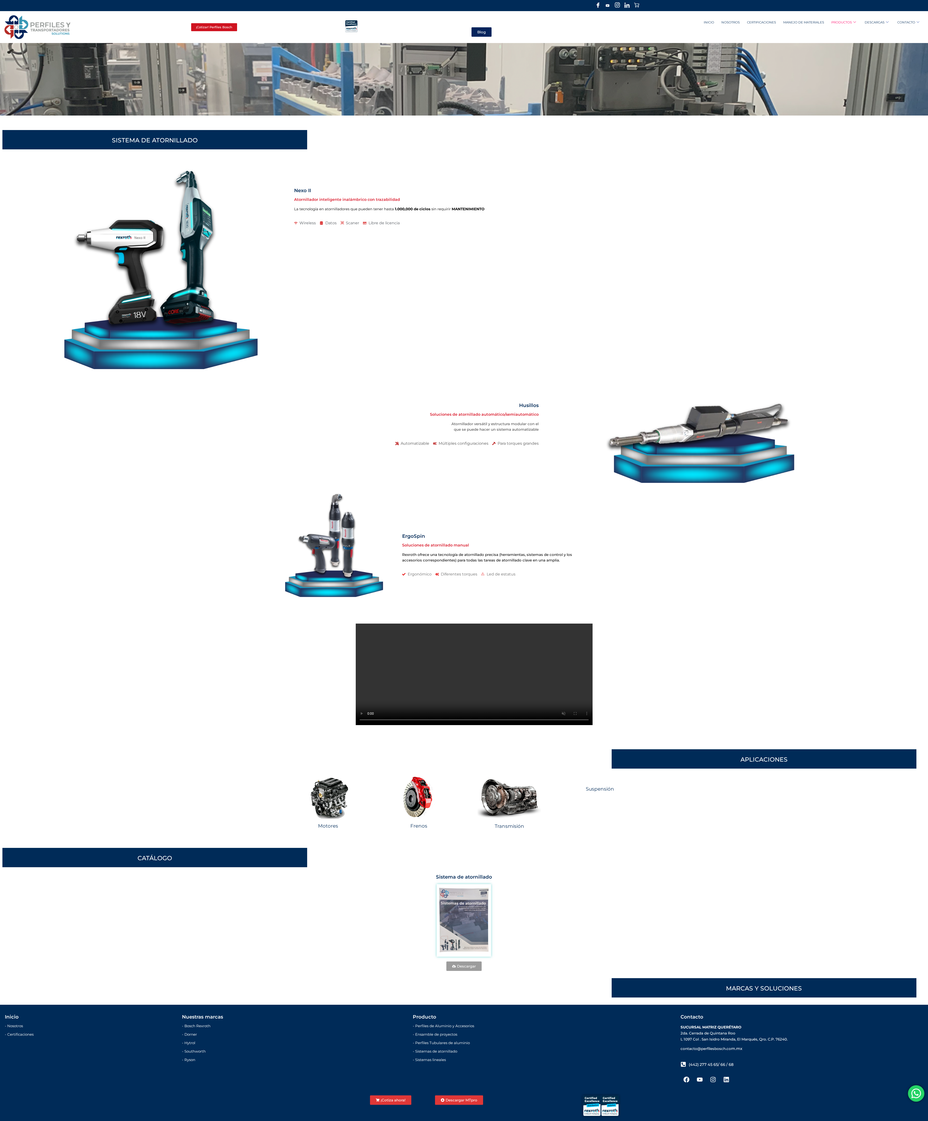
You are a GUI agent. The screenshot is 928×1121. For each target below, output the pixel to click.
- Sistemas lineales (429, 1059)
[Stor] (636, 5)
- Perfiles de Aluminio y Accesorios (443, 1026)
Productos (841, 22)
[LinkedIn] (627, 5)
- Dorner (189, 1034)
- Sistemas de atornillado (435, 1051)
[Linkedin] (726, 1080)
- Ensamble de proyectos (435, 1034)
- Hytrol (188, 1043)
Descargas (874, 22)
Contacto (906, 22)
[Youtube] (607, 5)
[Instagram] (617, 5)
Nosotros (730, 22)
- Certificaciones (19, 1034)
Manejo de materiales (803, 22)
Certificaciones (761, 22)
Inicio (709, 22)
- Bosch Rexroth (196, 1026)
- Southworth (194, 1051)
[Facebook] (598, 5)
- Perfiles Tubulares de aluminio (441, 1043)
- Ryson (188, 1059)
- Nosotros (14, 1026)
